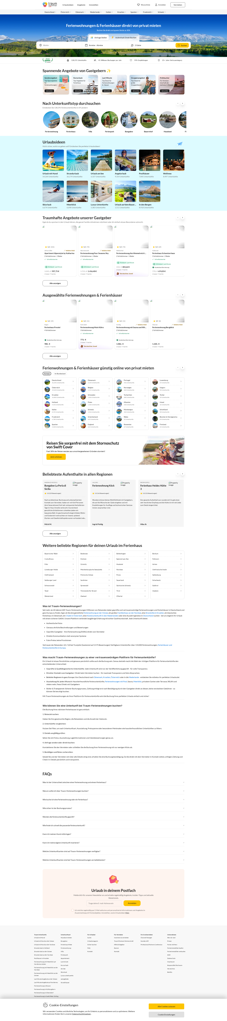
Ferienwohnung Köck (103, 485)
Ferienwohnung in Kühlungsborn (44, 989)
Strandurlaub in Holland (42, 948)
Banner (116, 948)
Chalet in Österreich (74, 615)
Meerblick (137, 681)
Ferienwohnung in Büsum (42, 986)
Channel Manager (146, 938)
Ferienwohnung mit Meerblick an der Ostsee (46, 974)
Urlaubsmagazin (92, 941)
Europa (47, 374)
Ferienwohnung (66, 948)
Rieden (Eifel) (145, 482)
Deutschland (148, 615)
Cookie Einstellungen (166, 1014)
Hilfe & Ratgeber (119, 944)
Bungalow (64, 941)
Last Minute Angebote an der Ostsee (45, 979)
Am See (63, 969)
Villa (62, 951)
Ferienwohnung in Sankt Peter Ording (46, 996)
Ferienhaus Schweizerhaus (163, 253)
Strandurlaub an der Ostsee (43, 951)
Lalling (95, 482)
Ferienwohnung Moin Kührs (92, 327)
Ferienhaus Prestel (52, 327)
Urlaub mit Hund (39, 938)
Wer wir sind (171, 938)
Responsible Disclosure (174, 965)
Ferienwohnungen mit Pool (116, 681)
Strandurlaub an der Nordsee (43, 955)
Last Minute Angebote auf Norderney (46, 982)
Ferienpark (64, 955)
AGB (168, 955)
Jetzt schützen (56, 457)
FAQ (88, 948)
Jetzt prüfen (49, 91)
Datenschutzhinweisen (81, 1014)
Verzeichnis (171, 969)
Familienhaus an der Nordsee (129, 613)
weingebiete (64, 979)
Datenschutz (171, 958)
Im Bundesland (60, 374)
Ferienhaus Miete (66, 944)
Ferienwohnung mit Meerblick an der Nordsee (46, 969)
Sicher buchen (92, 944)
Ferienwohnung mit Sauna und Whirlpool (133, 327)
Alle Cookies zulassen (166, 1006)
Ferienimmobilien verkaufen (176, 951)
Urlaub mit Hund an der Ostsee (44, 941)
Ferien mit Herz (172, 944)
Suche (89, 938)
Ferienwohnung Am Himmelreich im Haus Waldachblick (139, 253)
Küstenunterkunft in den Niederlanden (102, 615)
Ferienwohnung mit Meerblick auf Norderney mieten (45, 963)
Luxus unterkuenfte (67, 975)
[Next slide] (182, 103)
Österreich (115, 677)
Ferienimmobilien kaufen (175, 948)
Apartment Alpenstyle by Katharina (59, 253)
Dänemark (98, 677)
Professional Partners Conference (151, 944)
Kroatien (106, 677)
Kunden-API (145, 941)
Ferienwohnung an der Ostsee (96, 613)
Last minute (64, 962)
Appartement (65, 958)
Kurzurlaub (64, 965)
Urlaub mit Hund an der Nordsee (44, 944)
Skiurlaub (64, 972)
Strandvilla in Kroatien (155, 613)
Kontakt (89, 951)
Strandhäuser (65, 982)
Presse (169, 941)
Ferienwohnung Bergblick (163, 327)
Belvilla (169, 972)
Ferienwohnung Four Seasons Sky (94, 253)
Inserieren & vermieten (121, 938)
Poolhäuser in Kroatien (41, 958)
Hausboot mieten (66, 938)
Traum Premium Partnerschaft (123, 941)
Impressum (171, 962)
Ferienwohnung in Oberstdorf (43, 993)
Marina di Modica (50, 482)
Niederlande (134, 677)
